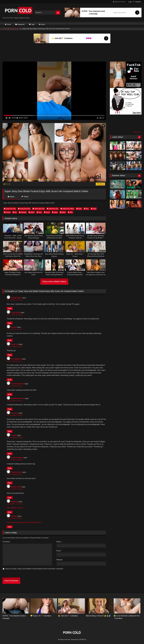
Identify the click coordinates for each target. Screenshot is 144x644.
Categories (21, 24)
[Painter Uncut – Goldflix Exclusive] (117, 184)
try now (14, 435)
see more (14, 413)
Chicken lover (16, 472)
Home (9, 24)
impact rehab (16, 487)
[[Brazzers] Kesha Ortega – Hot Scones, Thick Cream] (133, 155)
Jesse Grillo (15, 312)
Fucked (8, 212)
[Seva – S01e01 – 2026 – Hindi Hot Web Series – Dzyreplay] (117, 194)
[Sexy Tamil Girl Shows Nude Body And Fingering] (133, 194)
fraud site (14, 344)
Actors (43, 24)
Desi (87, 208)
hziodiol (14, 516)
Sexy (40, 212)
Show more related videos (54, 281)
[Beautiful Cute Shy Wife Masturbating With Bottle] (117, 155)
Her (15, 212)
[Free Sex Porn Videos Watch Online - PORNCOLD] (18, 11)
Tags (32, 24)
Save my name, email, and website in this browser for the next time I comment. (34, 569)
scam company (17, 457)
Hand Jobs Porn (39, 208)
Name (59, 542)
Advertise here (137, 132)
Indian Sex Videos (68, 208)
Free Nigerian (16, 359)
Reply (9, 308)
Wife (71, 212)
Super (55, 212)
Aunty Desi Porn (25, 208)
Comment (6, 542)
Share (26, 197)
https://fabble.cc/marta (15, 508)
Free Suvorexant (17, 384)
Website (59, 560)
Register (138, 2)
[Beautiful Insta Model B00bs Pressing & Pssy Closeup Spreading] (117, 204)
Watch (64, 212)
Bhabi (80, 208)
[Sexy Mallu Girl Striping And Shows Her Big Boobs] (133, 145)
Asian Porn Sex (15, 28)
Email (59, 551)
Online (32, 212)
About (12, 197)
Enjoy (94, 208)
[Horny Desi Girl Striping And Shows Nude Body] (117, 145)
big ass (14, 327)
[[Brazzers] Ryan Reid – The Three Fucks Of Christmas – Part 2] (133, 184)
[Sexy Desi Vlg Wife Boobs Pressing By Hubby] (117, 165)
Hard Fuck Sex (53, 208)
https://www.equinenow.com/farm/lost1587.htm (24, 522)
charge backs (16, 298)
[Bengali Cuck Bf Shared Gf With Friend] (133, 165)
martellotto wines (17, 398)
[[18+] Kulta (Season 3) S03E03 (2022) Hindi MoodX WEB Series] (133, 204)
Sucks (48, 212)
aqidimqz (14, 501)
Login (130, 2)
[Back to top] (137, 638)
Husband (23, 212)
